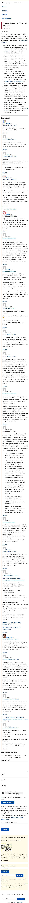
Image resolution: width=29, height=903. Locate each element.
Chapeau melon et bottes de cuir (13, 81)
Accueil (4, 6)
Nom (3, 774)
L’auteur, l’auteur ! (7, 18)
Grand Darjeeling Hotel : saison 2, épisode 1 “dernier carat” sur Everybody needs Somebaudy (15, 719)
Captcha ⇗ (19, 794)
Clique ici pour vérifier (13, 793)
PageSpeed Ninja (18, 902)
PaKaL (7, 177)
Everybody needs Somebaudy (13, 3)
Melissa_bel (9, 637)
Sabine (8, 549)
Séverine (8, 269)
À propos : (5, 10)
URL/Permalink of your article (9, 822)
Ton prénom (4, 860)
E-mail (3, 780)
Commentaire (5, 760)
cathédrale (7, 51)
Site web (3, 785)
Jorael (7, 154)
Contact (4, 14)
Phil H (7, 138)
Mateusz (8, 214)
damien (8, 123)
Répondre (5, 133)
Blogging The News (11, 209)
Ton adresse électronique (8, 866)
